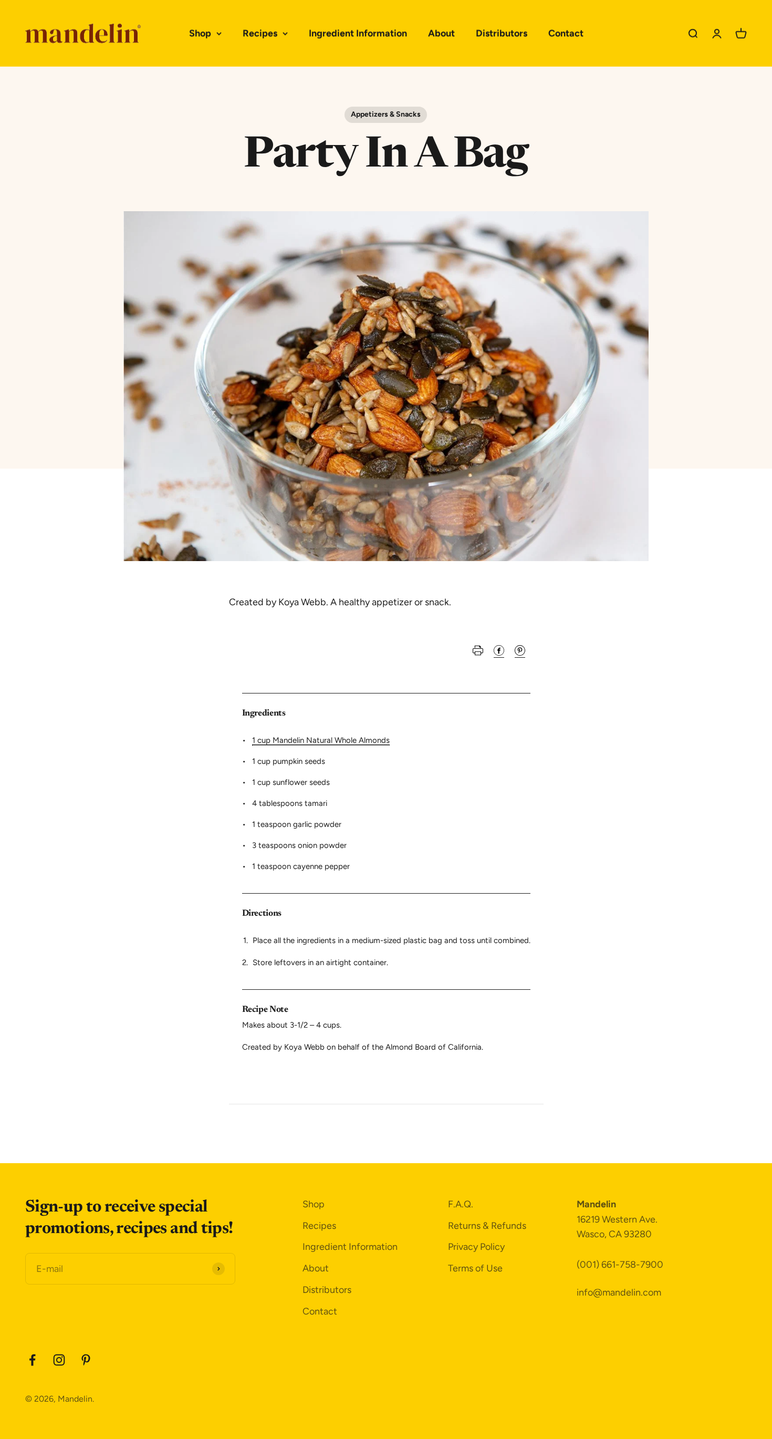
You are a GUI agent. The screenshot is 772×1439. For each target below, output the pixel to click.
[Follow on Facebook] (32, 1360)
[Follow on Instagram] (59, 1360)
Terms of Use (475, 1268)
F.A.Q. (460, 1204)
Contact (565, 33)
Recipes (260, 33)
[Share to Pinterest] (520, 653)
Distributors (501, 33)
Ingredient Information (358, 33)
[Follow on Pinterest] (86, 1360)
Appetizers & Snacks (386, 114)
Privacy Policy (476, 1246)
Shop (200, 33)
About (441, 33)
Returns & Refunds (487, 1225)
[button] (478, 653)
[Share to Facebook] (499, 653)
